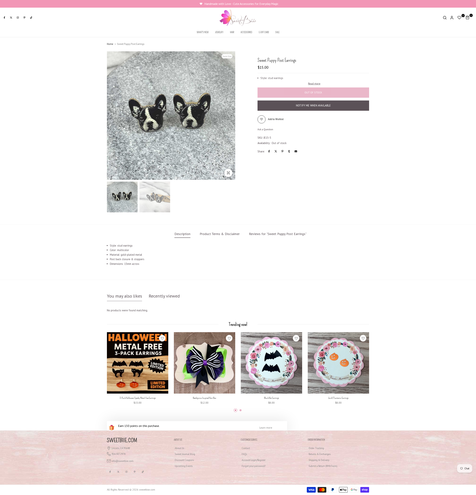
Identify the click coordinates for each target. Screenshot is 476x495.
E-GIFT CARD (264, 32)
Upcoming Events (184, 466)
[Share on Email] (295, 151)
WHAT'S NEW (203, 32)
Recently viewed (164, 296)
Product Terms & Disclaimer (220, 234)
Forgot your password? (254, 466)
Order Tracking (316, 448)
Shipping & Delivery (319, 460)
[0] (459, 18)
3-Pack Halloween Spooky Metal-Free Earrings (138, 398)
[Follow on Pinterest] (24, 17)
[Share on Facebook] (269, 151)
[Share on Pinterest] (282, 151)
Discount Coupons (184, 460)
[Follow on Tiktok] (31, 17)
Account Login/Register (254, 460)
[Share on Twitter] (275, 151)
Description (182, 234)
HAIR (232, 32)
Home (110, 44)
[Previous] (114, 115)
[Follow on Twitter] (10, 17)
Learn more (265, 427)
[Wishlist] (162, 338)
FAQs (244, 454)
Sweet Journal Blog (185, 454)
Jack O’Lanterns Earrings (338, 398)
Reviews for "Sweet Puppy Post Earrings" (277, 234)
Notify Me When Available (313, 105)
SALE (277, 32)
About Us (179, 448)
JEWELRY (219, 32)
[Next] (228, 115)
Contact (246, 448)
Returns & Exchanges (320, 454)
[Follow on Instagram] (17, 17)
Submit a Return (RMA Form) (323, 466)
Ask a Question (265, 129)
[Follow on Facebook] (4, 17)
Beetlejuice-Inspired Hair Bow (204, 398)
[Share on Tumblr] (289, 151)
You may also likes (124, 296)
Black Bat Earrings (271, 398)
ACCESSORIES (246, 32)
